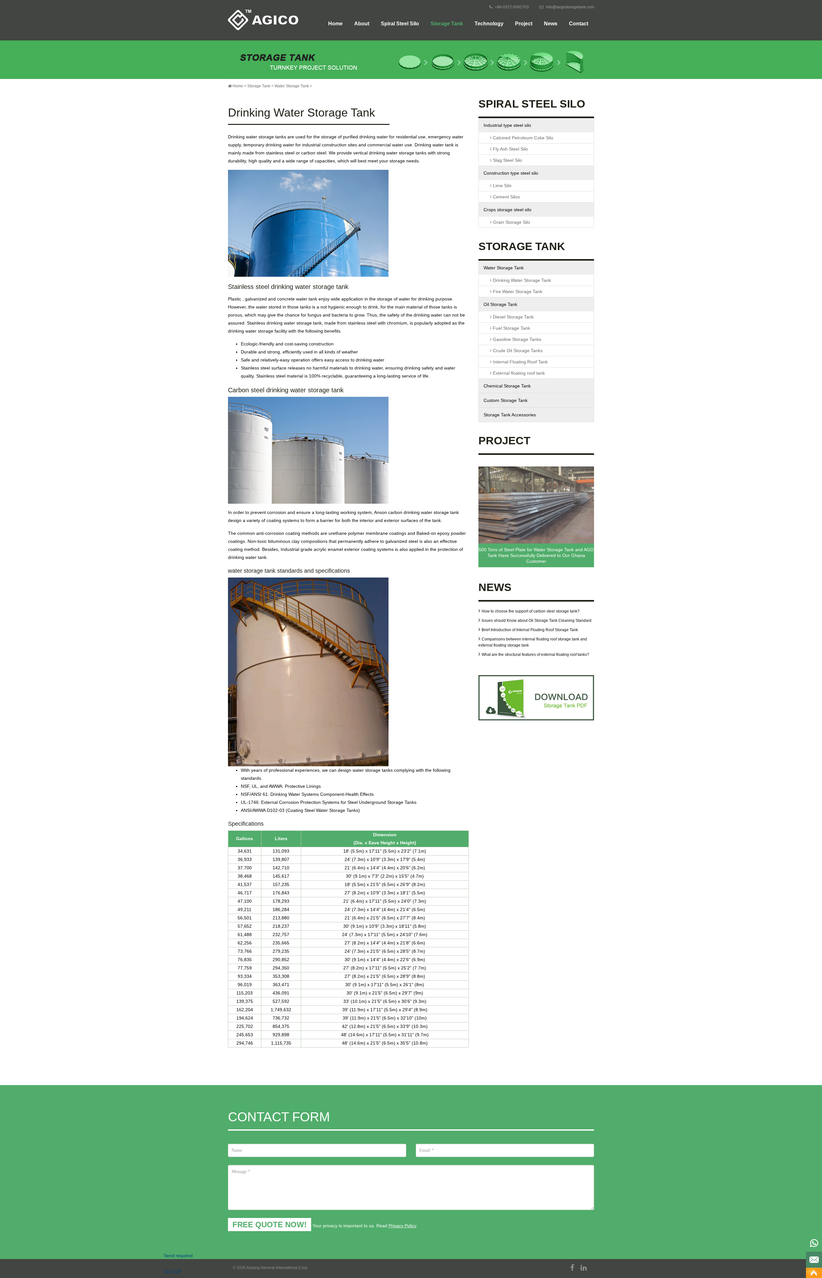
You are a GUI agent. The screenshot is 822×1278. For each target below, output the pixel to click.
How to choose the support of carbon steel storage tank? (531, 611)
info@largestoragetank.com (570, 7)
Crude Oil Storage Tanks (517, 350)
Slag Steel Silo (507, 160)
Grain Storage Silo (511, 222)
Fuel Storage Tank (511, 328)
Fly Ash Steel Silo (510, 149)
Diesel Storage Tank (513, 316)
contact (578, 23)
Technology (489, 23)
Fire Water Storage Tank (517, 291)
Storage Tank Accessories (510, 414)
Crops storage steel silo (507, 209)
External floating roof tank (518, 373)
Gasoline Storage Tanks (516, 339)
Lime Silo (502, 185)
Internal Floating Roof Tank (520, 361)
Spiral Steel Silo (400, 23)
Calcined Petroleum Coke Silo (522, 137)
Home (335, 23)
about (361, 23)
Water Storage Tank (292, 86)
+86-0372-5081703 (512, 7)
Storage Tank (447, 23)
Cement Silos (506, 196)
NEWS (495, 588)
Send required (814, 1260)
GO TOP (814, 1273)
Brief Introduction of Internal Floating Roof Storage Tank (530, 630)
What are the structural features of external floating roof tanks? (535, 654)
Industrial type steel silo (507, 125)
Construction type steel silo (511, 173)
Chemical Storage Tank (507, 385)
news (550, 23)
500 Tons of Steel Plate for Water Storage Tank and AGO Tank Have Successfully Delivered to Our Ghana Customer (536, 555)
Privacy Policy (402, 1225)
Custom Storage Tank (506, 400)
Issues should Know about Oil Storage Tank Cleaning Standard (536, 620)
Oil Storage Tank (500, 304)
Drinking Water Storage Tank (521, 280)
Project (523, 23)
